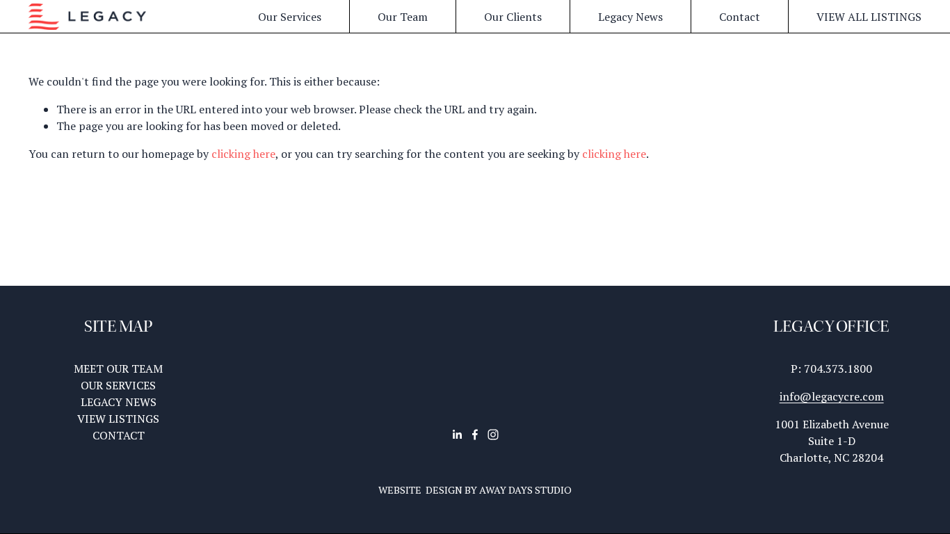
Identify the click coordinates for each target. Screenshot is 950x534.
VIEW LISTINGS (118, 418)
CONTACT (118, 435)
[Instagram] (493, 434)
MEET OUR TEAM (118, 368)
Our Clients (513, 16)
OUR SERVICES (118, 385)
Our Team (403, 16)
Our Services (289, 16)
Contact (739, 16)
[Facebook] (475, 434)
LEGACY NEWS (118, 402)
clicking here (243, 153)
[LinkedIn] (456, 434)
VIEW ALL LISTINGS (868, 16)
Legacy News (630, 16)
